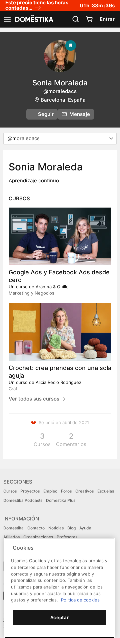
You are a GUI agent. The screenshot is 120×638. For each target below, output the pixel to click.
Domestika (13, 527)
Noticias (56, 527)
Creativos (84, 491)
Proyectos (30, 491)
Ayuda (85, 527)
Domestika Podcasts (22, 500)
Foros (66, 491)
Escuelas (105, 491)
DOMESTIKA (33, 19)
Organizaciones (38, 536)
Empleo (50, 491)
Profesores (67, 536)
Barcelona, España (63, 100)
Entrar (107, 19)
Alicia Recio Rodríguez (58, 382)
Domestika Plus (60, 500)
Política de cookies (80, 599)
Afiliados (11, 536)
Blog (71, 527)
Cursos (10, 491)
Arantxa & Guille (52, 286)
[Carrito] (89, 19)
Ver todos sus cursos (35, 399)
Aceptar (59, 617)
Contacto (36, 527)
